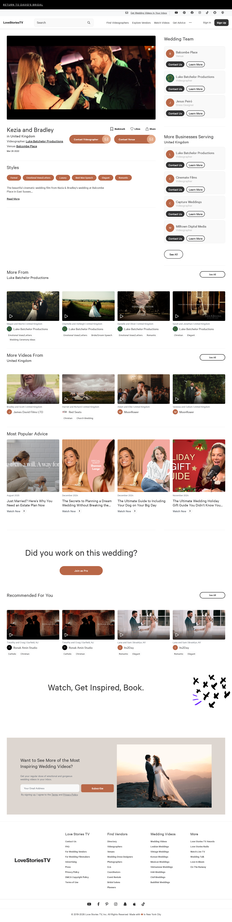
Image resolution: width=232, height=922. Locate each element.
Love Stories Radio (199, 846)
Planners (111, 887)
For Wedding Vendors (76, 851)
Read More (13, 198)
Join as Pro (81, 570)
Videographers (114, 846)
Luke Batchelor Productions (44, 141)
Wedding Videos (158, 841)
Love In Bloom (197, 861)
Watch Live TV (197, 851)
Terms (54, 794)
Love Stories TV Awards (202, 841)
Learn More (195, 64)
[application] (81, 78)
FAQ (67, 846)
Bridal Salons (113, 882)
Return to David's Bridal (23, 4)
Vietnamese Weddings (161, 866)
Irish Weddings (157, 872)
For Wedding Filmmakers (77, 856)
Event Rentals (114, 877)
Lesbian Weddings (159, 846)
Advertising (71, 861)
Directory (112, 841)
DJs (109, 866)
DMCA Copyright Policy (77, 877)
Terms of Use (71, 882)
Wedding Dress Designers (120, 856)
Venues (110, 851)
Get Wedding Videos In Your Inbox (149, 12)
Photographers (114, 861)
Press (68, 866)
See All (173, 254)
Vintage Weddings (159, 851)
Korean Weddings (159, 856)
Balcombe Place (26, 146)
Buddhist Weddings (160, 882)
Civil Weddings (157, 877)
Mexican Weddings (159, 861)
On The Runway (198, 866)
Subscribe (97, 788)
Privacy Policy (70, 794)
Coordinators (113, 872)
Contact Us (175, 64)
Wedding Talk (197, 856)
